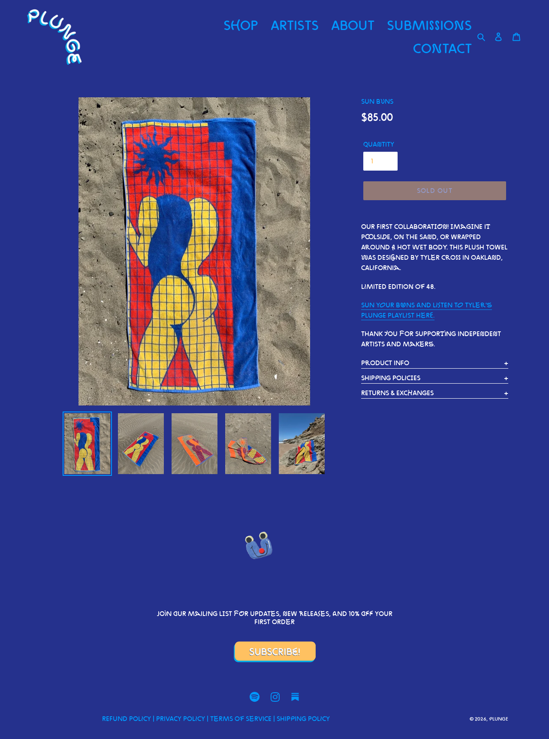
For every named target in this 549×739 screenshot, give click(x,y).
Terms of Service (240, 719)
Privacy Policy (180, 719)
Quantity (378, 144)
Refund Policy (126, 719)
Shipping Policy (303, 719)
